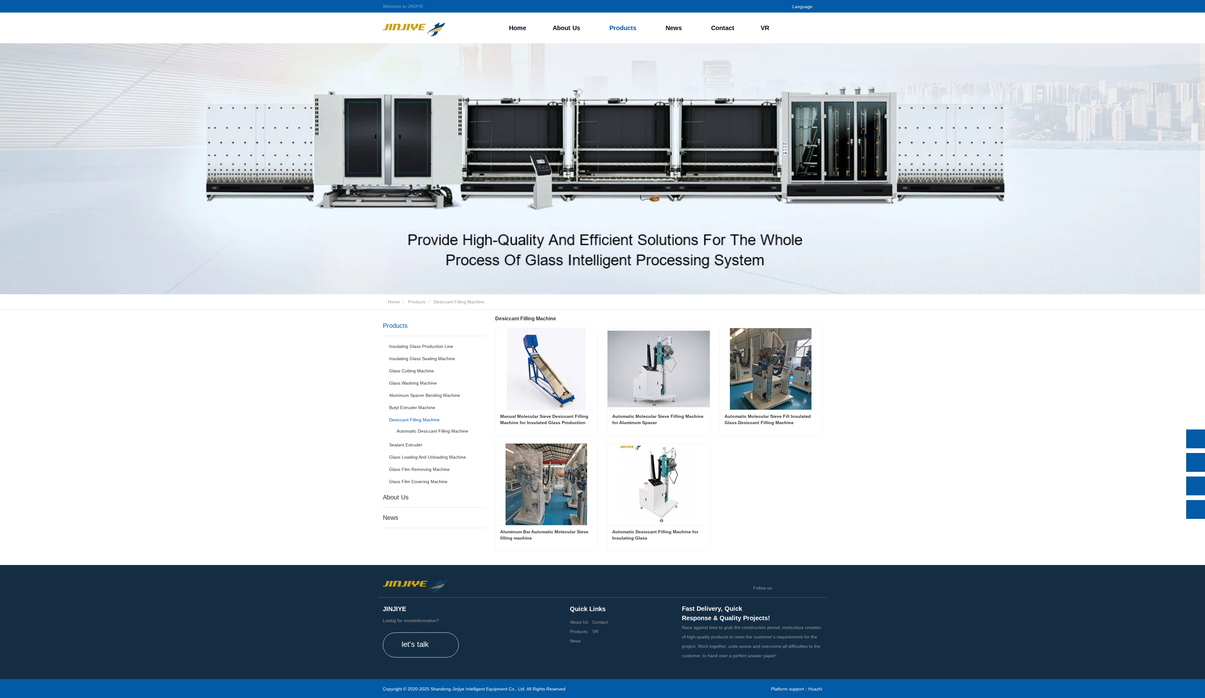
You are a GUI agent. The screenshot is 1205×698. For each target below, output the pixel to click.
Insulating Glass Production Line (421, 346)
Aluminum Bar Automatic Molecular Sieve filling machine (545, 535)
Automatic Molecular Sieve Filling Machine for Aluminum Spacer (658, 419)
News (390, 517)
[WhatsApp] (1195, 438)
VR (765, 27)
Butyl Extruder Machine (412, 407)
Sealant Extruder (405, 444)
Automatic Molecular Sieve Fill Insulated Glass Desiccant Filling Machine (768, 419)
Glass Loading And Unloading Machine (427, 457)
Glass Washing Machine (413, 383)
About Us (396, 497)
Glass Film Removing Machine (419, 469)
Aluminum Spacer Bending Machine (424, 395)
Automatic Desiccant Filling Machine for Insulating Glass (655, 535)
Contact (722, 27)
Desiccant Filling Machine (414, 419)
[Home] (414, 28)
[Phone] (1195, 462)
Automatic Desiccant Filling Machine (432, 431)
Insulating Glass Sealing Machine (422, 358)
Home (517, 27)
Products (417, 301)
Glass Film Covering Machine (418, 481)
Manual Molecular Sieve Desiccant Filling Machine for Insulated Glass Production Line (545, 420)
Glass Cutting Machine (411, 370)
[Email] (1195, 486)
